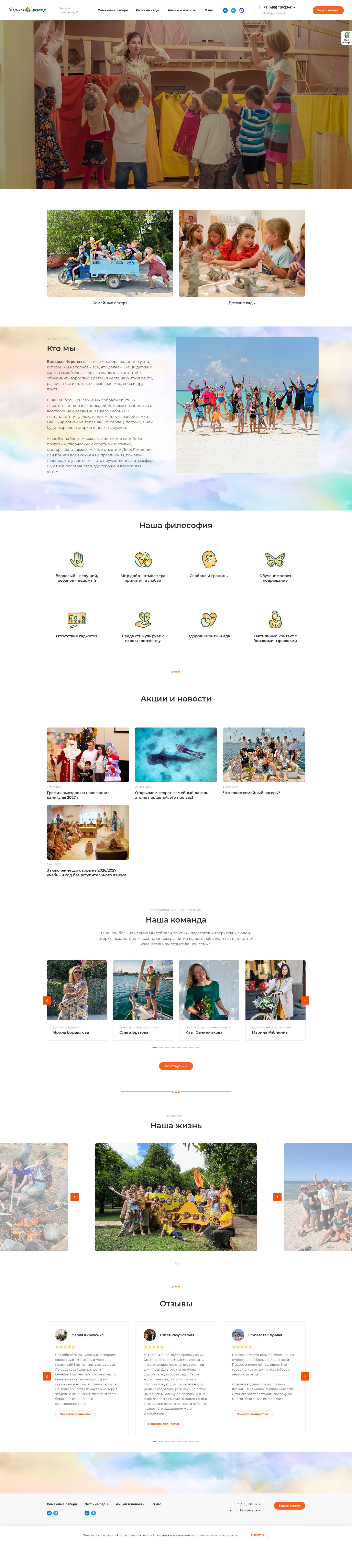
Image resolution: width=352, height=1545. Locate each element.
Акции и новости (130, 1504)
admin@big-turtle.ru (245, 1510)
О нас (157, 1504)
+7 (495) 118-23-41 (278, 7)
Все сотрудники (176, 1066)
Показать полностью (75, 1414)
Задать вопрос (328, 10)
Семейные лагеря (62, 1504)
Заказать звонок (274, 13)
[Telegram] (233, 10)
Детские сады (96, 1504)
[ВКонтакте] (225, 10)
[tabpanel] (77, 1000)
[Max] (241, 10)
